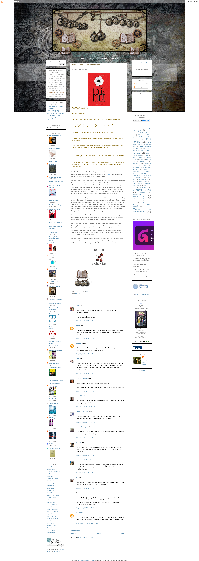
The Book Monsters (55, 383)
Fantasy (77, 293)
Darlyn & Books (54, 200)
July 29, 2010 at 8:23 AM (85, 321)
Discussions (136, 171)
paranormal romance (138, 214)
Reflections (136, 198)
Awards (142, 159)
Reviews (91, 58)
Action (147, 153)
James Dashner (51, 488)
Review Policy (102, 58)
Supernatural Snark (55, 367)
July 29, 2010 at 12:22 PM (85, 422)
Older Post (124, 533)
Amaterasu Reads (54, 148)
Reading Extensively (55, 350)
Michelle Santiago (81, 427)
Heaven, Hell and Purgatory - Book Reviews (54, 238)
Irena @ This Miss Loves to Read (86, 396)
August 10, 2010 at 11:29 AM (86, 508)
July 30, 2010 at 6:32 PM (85, 488)
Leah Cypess (50, 483)
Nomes (78, 305)
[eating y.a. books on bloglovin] (141, 121)
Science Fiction (137, 201)
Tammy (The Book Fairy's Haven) (86, 460)
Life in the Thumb (54, 286)
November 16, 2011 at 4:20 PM (87, 523)
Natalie (78, 325)
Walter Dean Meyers (53, 511)
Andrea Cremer (51, 467)
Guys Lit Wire (53, 232)
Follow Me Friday (137, 175)
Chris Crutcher (51, 481)
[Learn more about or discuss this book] (141, 327)
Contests (145, 169)
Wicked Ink (52, 431)
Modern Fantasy (143, 187)
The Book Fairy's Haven (56, 380)
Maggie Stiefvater (52, 528)
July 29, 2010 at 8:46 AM (85, 338)
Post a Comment (75, 530)
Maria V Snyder (51, 525)
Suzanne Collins (51, 485)
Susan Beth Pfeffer (52, 518)
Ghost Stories (147, 175)
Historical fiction (143, 179)
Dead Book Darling (55, 205)
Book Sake (52, 164)
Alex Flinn (50, 493)
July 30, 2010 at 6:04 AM (85, 473)
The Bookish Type (54, 386)
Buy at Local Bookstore (141, 337)
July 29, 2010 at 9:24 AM (85, 354)
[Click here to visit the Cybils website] (140, 303)
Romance (145, 198)
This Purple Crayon (55, 418)
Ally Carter (50, 476)
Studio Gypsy (58, 551)
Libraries (146, 185)
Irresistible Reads (54, 269)
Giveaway (138, 177)
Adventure (146, 155)
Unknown (78, 343)
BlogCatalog (141, 370)
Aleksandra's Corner (55, 135)
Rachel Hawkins (51, 497)
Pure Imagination (54, 346)
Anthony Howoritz (52, 500)
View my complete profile (145, 362)
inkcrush (51, 256)
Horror (134, 181)
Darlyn (78, 358)
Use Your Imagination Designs (86, 560)
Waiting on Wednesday (142, 210)
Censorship (136, 167)
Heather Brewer (51, 474)
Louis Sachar (50, 521)
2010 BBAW (137, 129)
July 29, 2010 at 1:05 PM (85, 437)
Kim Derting (50, 490)
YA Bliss (51, 444)
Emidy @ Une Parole (82, 411)
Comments (138, 87)
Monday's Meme (142, 190)
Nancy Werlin (51, 530)
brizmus (78, 442)
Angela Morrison (51, 514)
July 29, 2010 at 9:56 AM (85, 391)
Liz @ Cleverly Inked (82, 378)
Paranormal (137, 195)
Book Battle (114, 58)
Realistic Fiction (139, 197)
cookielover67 (80, 512)
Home (83, 58)
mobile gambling (142, 62)
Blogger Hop (144, 161)
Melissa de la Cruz (52, 469)
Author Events (137, 157)
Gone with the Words (55, 222)
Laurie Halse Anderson (53, 471)
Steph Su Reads (54, 363)
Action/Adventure (137, 155)
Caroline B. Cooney (52, 478)
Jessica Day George (53, 495)
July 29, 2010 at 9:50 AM (85, 373)
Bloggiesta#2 (147, 163)
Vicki (77, 477)
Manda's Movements (55, 299)
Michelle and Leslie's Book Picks (55, 308)
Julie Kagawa (51, 502)
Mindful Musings (54, 314)
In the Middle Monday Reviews (142, 183)
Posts (137, 83)
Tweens (146, 207)
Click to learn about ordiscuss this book (140, 333)
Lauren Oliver (51, 507)
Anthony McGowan (52, 509)
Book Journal (53, 161)
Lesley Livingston (52, 504)
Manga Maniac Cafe (55, 303)
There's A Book (53, 399)
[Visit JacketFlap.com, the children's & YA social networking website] (141, 341)
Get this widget (145, 339)
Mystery (142, 192)
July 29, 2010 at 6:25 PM (85, 455)
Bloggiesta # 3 (137, 163)
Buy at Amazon (141, 336)
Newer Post (73, 533)
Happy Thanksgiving (53, 111)
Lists (134, 187)
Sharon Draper (51, 533)
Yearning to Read (54, 448)
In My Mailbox (142, 181)
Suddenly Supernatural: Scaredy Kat (141, 329)
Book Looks (141, 165)
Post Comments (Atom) (85, 537)
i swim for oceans (54, 243)
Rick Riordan (50, 523)
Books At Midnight (55, 177)
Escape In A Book (54, 209)
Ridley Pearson (51, 516)
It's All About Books (55, 282)
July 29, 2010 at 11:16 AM (85, 406)
